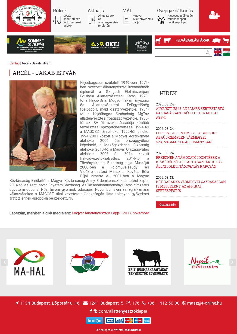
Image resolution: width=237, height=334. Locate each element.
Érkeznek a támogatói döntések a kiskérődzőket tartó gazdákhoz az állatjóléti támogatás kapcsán (189, 162)
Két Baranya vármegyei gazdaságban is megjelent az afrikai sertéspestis (191, 186)
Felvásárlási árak (192, 40)
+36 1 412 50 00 (163, 303)
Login (203, 2)
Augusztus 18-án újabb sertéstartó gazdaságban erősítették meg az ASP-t (190, 113)
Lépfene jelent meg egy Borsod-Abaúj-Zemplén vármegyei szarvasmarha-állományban (186, 137)
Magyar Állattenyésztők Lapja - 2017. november (110, 213)
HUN (226, 52)
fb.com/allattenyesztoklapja (120, 311)
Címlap (14, 63)
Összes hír (167, 205)
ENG (217, 52)
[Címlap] (29, 16)
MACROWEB (133, 330)
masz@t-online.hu (204, 303)
